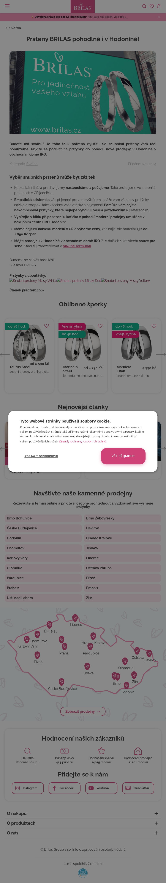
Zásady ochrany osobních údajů (82, 441)
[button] (39, 456)
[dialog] (82, 441)
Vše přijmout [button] (123, 456)
